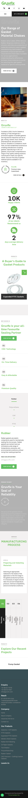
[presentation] (8, 466)
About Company (6, 716)
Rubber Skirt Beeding (8, 742)
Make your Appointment (8, 457)
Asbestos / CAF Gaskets (9, 730)
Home (3, 713)
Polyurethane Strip (7, 751)
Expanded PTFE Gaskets (13, 296)
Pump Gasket (14, 664)
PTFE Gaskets (5, 733)
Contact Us (5, 722)
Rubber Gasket (6, 754)
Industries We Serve (7, 719)
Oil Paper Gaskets (7, 745)
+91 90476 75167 (6, 690)
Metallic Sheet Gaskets (8, 739)
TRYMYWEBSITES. (14, 795)
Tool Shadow (5, 748)
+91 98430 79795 (6, 688)
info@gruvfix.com (8, 460)
